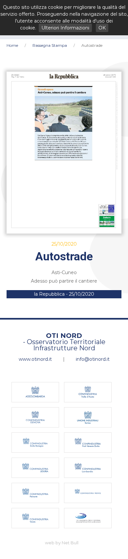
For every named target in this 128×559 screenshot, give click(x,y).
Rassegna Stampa (49, 45)
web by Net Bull (61, 542)
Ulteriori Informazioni (65, 28)
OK (102, 28)
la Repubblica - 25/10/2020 (64, 294)
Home (12, 45)
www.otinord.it (35, 359)
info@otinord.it (93, 359)
